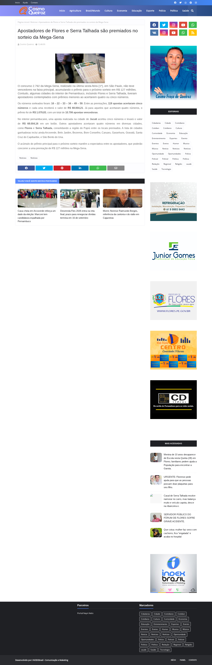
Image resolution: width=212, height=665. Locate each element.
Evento (184, 138)
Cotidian (155, 128)
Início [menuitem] (62, 10)
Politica (175, 159)
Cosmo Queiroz (27, 44)
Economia (171, 133)
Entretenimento (158, 138)
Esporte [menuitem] (150, 10)
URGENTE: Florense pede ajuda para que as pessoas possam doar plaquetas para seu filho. (178, 482)
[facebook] (175, 2)
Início (173, 660)
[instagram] (195, 2)
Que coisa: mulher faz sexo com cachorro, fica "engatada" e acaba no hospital (180, 533)
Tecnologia (166, 169)
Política (186, 159)
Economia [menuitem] (122, 10)
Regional (167, 164)
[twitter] (180, 2)
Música (155, 148)
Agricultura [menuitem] (75, 10)
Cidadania (156, 123)
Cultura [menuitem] (108, 10)
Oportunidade (158, 153)
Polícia (188, 153)
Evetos (166, 143)
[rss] (193, 32)
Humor (176, 143)
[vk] (154, 32)
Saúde (154, 169)
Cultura (179, 128)
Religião (178, 164)
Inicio (17, 2)
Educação (183, 133)
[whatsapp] (185, 2)
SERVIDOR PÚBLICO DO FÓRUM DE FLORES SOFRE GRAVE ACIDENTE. (179, 518)
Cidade (168, 123)
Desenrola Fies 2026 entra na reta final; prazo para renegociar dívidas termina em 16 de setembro (78, 214)
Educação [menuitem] (137, 10)
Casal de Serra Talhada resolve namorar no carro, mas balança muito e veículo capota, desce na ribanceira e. (180, 500)
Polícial (165, 159)
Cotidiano (167, 128)
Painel (183, 660)
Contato (34, 2)
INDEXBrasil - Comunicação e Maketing (50, 660)
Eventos (155, 143)
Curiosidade (157, 133)
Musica (186, 143)
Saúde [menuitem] (185, 10)
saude (189, 164)
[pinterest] (191, 2)
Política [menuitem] (174, 10)
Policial (155, 159)
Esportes (173, 138)
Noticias (34, 22)
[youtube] (183, 25)
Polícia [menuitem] (162, 10)
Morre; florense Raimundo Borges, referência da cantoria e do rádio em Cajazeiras (121, 214)
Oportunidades (174, 153)
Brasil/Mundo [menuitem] (93, 10)
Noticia (165, 148)
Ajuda (25, 2)
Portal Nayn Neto (85, 613)
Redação (155, 164)
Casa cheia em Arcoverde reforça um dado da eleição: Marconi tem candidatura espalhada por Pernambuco (37, 216)
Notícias (34, 158)
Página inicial (23, 22)
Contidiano (179, 123)
